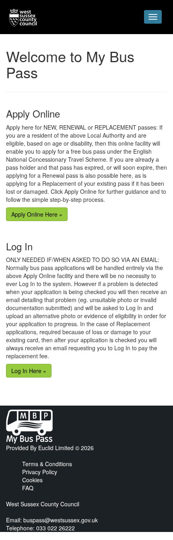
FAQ (27, 488)
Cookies (32, 480)
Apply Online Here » (36, 214)
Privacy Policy (39, 472)
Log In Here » (28, 371)
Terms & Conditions (47, 464)
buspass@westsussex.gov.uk (60, 520)
